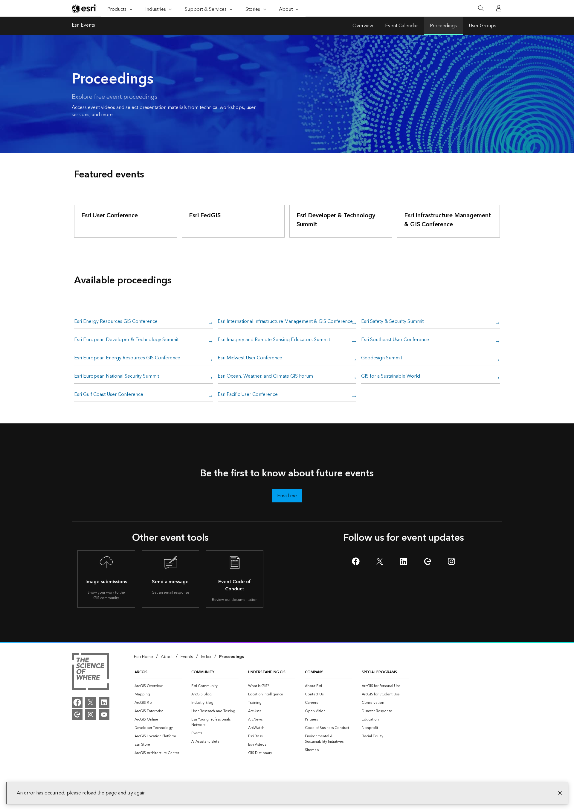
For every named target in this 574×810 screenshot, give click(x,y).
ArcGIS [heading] (141, 672)
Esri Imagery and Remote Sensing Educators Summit (274, 340)
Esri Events (83, 25)
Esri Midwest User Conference (250, 358)
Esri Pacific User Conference (248, 395)
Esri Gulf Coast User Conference (108, 395)
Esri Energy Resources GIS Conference (116, 322)
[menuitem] (158, 686)
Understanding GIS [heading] (267, 672)
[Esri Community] (77, 714)
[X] (90, 702)
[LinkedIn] (104, 702)
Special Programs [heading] (379, 672)
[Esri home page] (84, 8)
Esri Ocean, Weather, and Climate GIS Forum (265, 376)
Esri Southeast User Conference (395, 340)
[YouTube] (104, 714)
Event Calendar (401, 26)
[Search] (481, 8)
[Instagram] (90, 714)
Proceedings (443, 26)
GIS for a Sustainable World (390, 376)
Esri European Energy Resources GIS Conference (127, 358)
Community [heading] (202, 672)
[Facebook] (77, 702)
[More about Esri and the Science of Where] (90, 672)
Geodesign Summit (381, 358)
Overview (362, 26)
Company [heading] (314, 672)
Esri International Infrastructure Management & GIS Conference (285, 322)
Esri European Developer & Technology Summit (126, 340)
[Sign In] (498, 8)
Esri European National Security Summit (116, 376)
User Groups (482, 26)
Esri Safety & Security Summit (392, 322)
